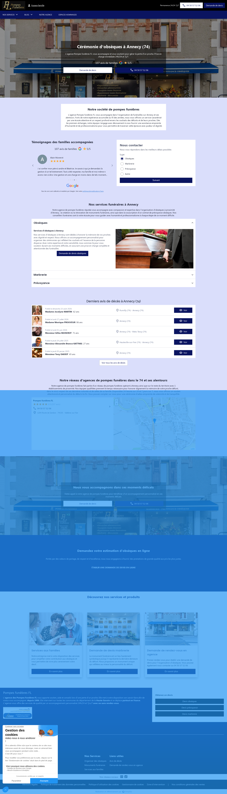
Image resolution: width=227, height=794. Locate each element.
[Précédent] (33, 165)
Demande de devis (214, 5)
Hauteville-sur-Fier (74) (130, 342)
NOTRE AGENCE (45, 14)
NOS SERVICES (8, 14)
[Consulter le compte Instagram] (121, 777)
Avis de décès (116, 760)
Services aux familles (93, 769)
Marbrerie (129, 163)
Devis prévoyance (190, 707)
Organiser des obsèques (95, 760)
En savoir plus (55, 671)
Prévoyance (130, 168)
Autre (127, 173)
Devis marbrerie (189, 713)
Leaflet (192, 449)
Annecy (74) (138, 310)
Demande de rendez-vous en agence (126, 765)
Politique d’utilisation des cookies (104, 784)
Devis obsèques (189, 701)
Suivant (156, 180)
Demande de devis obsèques (72, 253)
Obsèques (129, 158)
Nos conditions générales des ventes (188, 784)
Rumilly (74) (125, 310)
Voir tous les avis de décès (113, 362)
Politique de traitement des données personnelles (63, 784)
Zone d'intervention (156, 784)
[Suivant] (112, 165)
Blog (26, 14)
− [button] (116, 403)
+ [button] (116, 400)
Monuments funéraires (94, 765)
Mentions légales (30, 784)
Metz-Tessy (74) (139, 331)
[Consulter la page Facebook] (125, 777)
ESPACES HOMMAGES (68, 14)
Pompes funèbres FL (43, 400)
